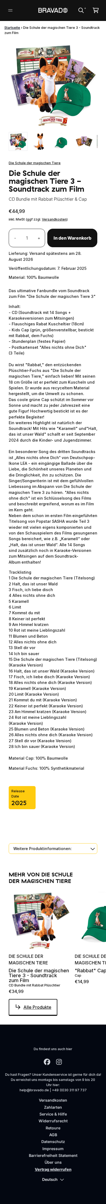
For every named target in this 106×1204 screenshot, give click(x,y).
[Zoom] (53, 84)
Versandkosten (54, 219)
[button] (53, 849)
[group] (18, 141)
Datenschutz (53, 1141)
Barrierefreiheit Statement (53, 1155)
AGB (53, 1134)
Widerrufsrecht (53, 1121)
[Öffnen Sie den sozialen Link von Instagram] (59, 1062)
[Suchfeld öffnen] (80, 10)
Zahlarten (53, 1107)
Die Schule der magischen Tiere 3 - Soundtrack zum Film (39, 975)
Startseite (12, 28)
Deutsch (50, 1179)
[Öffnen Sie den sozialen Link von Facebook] (47, 1062)
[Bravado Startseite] (53, 10)
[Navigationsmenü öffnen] (10, 10)
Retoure (53, 1128)
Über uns (53, 1162)
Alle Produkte (37, 1007)
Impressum (53, 1148)
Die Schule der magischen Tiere (35, 163)
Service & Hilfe (53, 1114)
